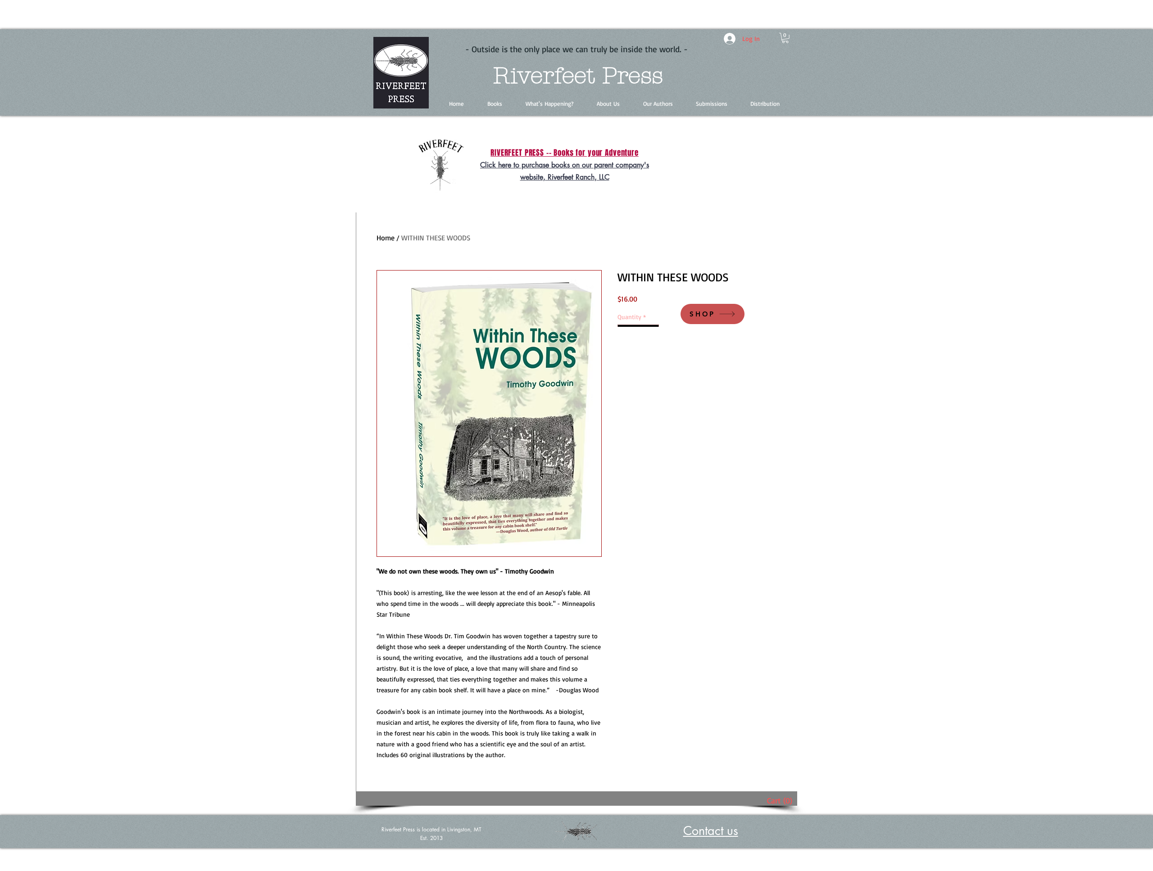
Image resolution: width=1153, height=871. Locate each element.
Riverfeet (544, 76)
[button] (785, 38)
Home (386, 237)
